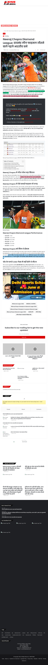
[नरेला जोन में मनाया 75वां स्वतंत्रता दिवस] (6, 434)
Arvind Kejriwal (7, 632)
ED (44, 632)
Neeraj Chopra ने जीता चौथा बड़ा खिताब (11, 163)
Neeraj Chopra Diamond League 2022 (17, 312)
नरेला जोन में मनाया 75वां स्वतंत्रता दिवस (19, 432)
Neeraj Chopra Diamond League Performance (14, 166)
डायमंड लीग (31, 312)
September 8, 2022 (29, 122)
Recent (23, 409)
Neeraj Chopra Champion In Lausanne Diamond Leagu (24, 309)
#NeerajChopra (31, 109)
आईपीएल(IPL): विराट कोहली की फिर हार (38, 369)
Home (5, 30)
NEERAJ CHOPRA (31, 303)
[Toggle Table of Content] (22, 161)
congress (23, 632)
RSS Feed (40, 658)
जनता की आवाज (32, 656)
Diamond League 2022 (18, 303)
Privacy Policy (30, 658)
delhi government (33, 632)
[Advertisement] (24, 15)
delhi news (40, 632)
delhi (28, 632)
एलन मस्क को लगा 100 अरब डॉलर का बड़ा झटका (9, 369)
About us (7, 658)
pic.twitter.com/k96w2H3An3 (32, 119)
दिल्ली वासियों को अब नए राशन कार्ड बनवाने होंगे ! (13, 414)
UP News (11, 637)
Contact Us (24, 660)
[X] (22, 651)
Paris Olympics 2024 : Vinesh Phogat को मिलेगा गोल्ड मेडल (23, 377)
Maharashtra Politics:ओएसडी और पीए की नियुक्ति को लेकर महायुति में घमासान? (12, 468)
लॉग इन (15, 389)
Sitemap (44, 658)
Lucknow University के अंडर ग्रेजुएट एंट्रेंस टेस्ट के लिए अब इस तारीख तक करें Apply (27, 426)
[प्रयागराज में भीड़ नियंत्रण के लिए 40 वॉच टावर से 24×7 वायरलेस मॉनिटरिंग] (8, 579)
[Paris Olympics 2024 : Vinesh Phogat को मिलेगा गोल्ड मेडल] (24, 371)
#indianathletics (25, 115)
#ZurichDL (29, 110)
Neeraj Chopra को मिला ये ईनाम (10, 167)
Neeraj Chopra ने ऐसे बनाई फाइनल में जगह (12, 164)
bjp (12, 632)
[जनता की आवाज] (10, 3)
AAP (2, 632)
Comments (38, 409)
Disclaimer (36, 658)
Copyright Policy (23, 658)
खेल (7, 30)
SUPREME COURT (5, 637)
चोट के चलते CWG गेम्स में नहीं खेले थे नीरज (12, 168)
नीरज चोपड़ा (38, 312)
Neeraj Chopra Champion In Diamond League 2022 (24, 306)
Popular (8, 409)
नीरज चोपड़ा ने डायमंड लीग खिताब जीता (24, 314)
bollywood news (17, 632)
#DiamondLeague (16, 110)
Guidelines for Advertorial (15, 658)
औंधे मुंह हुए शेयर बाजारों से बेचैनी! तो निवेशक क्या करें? (34, 467)
